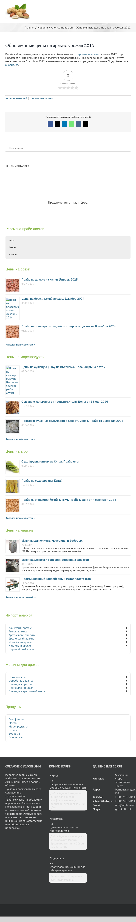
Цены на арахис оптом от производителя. (65, 828)
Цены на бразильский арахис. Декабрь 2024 (52, 299)
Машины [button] (13, 254)
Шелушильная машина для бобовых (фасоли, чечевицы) (68, 785)
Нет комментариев (41, 98)
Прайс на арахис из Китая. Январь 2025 (49, 280)
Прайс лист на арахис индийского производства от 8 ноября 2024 (68, 326)
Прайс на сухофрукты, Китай (42, 481)
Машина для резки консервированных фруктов (55, 560)
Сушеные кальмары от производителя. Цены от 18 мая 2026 (64, 402)
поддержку (12, 828)
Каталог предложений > (20, 597)
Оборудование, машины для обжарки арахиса (67, 868)
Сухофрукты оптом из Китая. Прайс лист (50, 462)
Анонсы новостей (16, 98)
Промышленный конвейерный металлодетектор (56, 579)
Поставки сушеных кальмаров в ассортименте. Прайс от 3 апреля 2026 (72, 421)
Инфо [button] (11, 240)
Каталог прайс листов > (20, 344)
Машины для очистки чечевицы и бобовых (52, 541)
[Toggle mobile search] (122, 5)
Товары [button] (12, 247)
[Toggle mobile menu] (129, 5)
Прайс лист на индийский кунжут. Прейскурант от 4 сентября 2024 (68, 500)
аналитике (11, 65)
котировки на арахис (86, 54)
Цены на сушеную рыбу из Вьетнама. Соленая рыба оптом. (63, 367)
